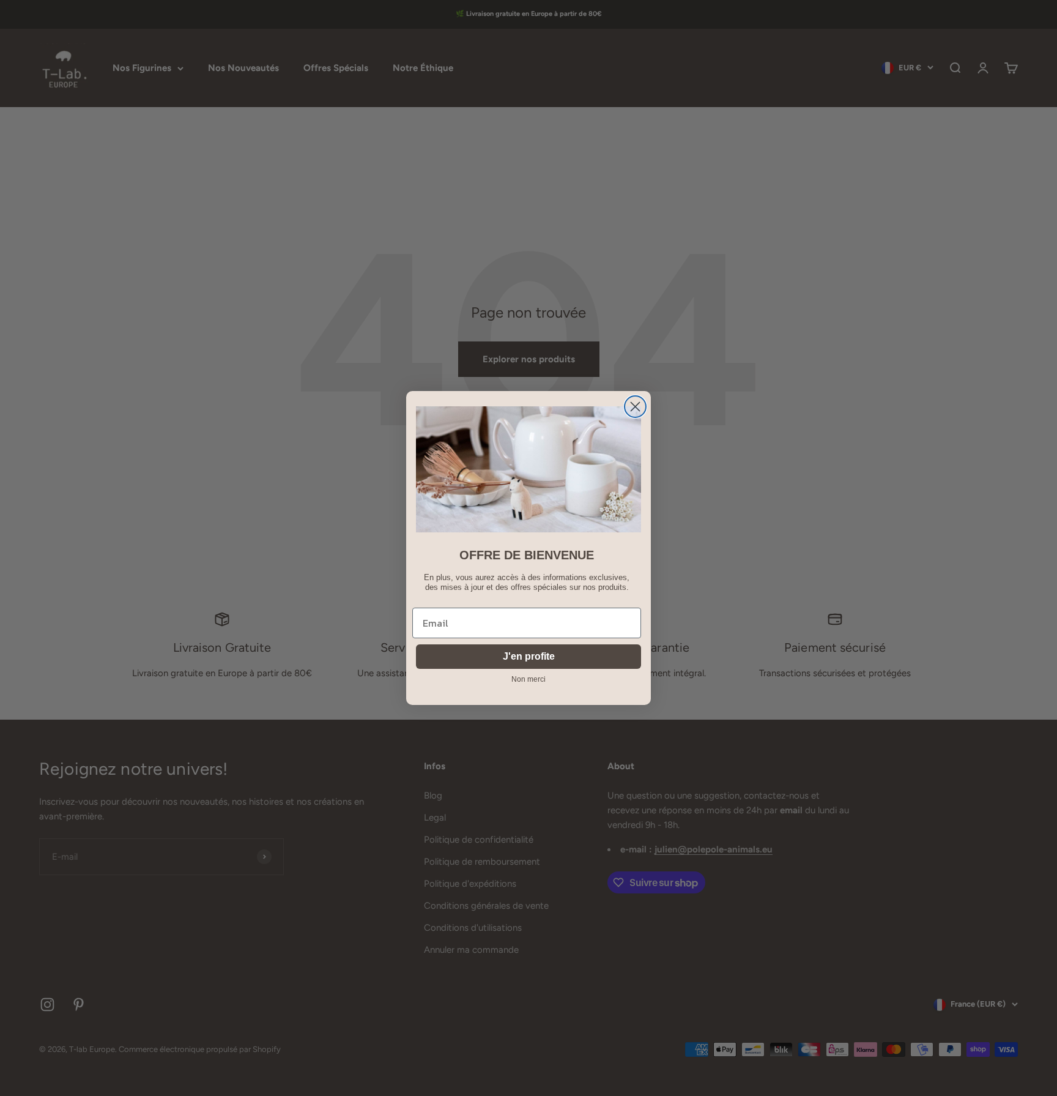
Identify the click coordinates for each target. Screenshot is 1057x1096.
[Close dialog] (635, 406)
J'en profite (529, 656)
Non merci (528, 679)
